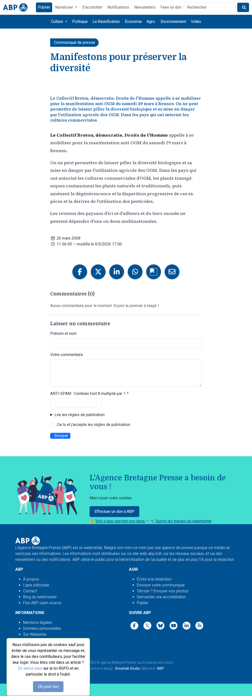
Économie (133, 21)
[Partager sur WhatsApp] (135, 271)
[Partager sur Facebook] (79, 271)
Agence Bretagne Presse (118, 662)
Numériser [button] (64, 7)
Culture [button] (57, 21)
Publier (44, 7)
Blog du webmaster (40, 597)
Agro (151, 21)
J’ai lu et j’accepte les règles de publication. (93, 424)
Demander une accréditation (161, 597)
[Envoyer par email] (172, 271)
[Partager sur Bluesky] (153, 271)
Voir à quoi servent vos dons (120, 521)
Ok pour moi (48, 686)
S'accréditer (92, 7)
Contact (30, 591)
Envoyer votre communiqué (161, 585)
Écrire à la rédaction (154, 579)
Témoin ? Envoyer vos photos (162, 591)
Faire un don (170, 7)
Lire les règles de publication (79, 414)
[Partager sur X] (98, 271)
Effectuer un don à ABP (114, 511)
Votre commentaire (66, 354)
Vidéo (196, 21)
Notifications (118, 7)
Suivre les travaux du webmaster (184, 521)
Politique (80, 21)
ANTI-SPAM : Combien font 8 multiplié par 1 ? (89, 393)
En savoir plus (30, 668)
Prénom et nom (63, 333)
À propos (31, 579)
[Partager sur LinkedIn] (116, 271)
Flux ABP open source (42, 602)
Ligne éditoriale (36, 585)
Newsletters (145, 7)
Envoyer (61, 435)
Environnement (173, 21)
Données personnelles (42, 628)
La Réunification (106, 21)
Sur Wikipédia (34, 634)
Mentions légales (37, 622)
